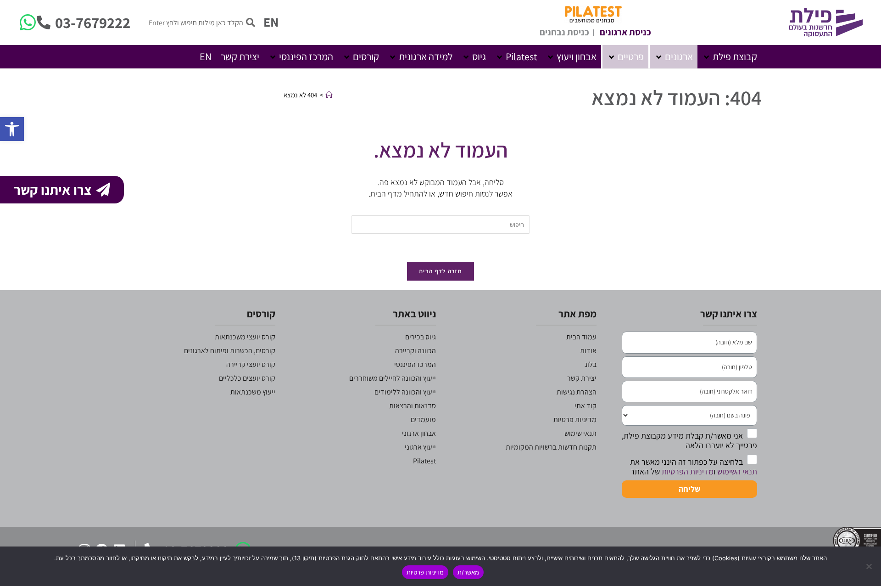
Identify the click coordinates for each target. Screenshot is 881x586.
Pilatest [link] (424, 461)
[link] (12, 129)
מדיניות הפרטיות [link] (688, 471)
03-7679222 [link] (92, 22)
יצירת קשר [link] (582, 378)
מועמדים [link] (423, 419)
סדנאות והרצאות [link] (412, 406)
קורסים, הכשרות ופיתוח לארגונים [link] (229, 350)
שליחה (689, 489)
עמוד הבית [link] (581, 337)
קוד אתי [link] (585, 406)
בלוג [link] (591, 364)
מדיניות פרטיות (425, 572)
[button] (729, 56)
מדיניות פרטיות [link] (575, 419)
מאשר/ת (468, 572)
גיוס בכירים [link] (420, 337)
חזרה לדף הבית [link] (440, 271)
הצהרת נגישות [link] (577, 392)
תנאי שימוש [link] (580, 433)
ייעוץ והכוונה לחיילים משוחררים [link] (392, 378)
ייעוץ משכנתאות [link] (252, 392)
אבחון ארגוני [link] (419, 433)
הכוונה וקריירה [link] (415, 350)
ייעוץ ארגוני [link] (420, 447)
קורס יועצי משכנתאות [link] (245, 337)
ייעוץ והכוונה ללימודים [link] (405, 392)
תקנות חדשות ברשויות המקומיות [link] (551, 447)
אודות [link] (588, 350)
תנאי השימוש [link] (737, 471)
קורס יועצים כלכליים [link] (247, 378)
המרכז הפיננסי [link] (415, 364)
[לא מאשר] (869, 566)
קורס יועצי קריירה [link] (250, 364)
